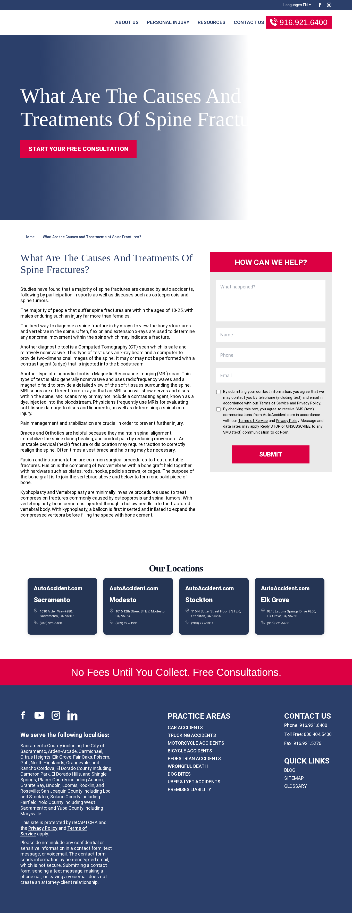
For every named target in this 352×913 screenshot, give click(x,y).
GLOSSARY (295, 786)
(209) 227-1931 (126, 623)
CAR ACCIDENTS (185, 727)
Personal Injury (168, 22)
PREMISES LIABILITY (189, 789)
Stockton (199, 600)
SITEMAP (294, 778)
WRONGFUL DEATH (188, 766)
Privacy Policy (42, 828)
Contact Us (249, 22)
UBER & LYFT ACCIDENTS (194, 781)
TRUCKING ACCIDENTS (192, 735)
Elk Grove (275, 600)
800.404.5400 (318, 734)
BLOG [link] (289, 770)
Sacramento (52, 600)
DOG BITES (179, 774)
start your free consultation (78, 149)
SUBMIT (270, 454)
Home (29, 237)
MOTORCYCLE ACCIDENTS (196, 743)
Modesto (123, 600)
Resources (211, 22)
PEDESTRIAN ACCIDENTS (194, 758)
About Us (127, 22)
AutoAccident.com (58, 588)
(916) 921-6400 (51, 623)
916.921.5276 (307, 743)
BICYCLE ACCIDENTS (190, 750)
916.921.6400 (304, 22)
